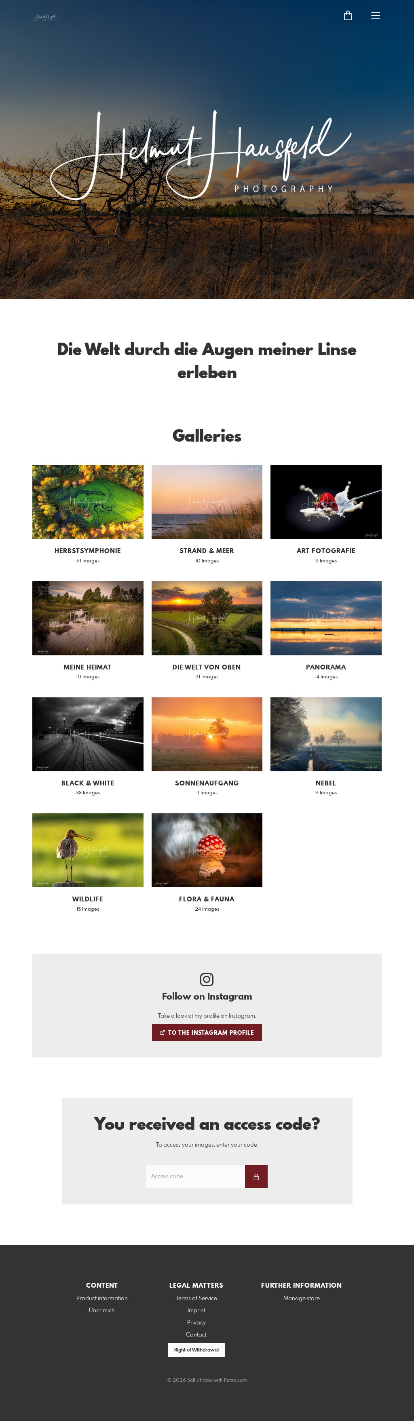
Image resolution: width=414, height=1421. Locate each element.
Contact (196, 1335)
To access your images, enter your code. (207, 1145)
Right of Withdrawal (196, 1350)
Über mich (102, 1311)
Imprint (196, 1311)
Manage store (301, 1298)
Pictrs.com (235, 1380)
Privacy (196, 1323)
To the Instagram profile (210, 1033)
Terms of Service (196, 1298)
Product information (102, 1298)
